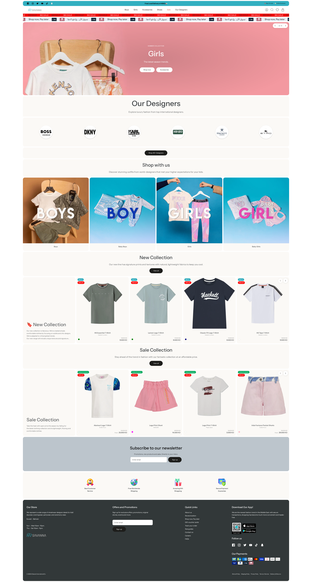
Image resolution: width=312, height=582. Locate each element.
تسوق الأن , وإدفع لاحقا (80, 19)
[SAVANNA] (35, 9)
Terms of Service (264, 574)
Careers (188, 536)
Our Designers (181, 10)
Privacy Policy (254, 574)
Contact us (189, 532)
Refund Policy (236, 574)
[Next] (193, 3)
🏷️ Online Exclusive (280, 3)
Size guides (189, 529)
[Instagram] (32, 3)
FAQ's (187, 539)
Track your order (191, 526)
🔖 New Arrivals (268, 3)
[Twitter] (37, 3)
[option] (156, 58)
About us (188, 512)
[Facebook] (28, 3)
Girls (135, 10)
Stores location (190, 516)
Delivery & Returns (275, 574)
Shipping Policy (245, 574)
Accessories (147, 10)
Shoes (159, 10)
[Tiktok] (47, 3)
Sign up (175, 460)
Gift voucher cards (192, 522)
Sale (169, 10)
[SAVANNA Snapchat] (51, 3)
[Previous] (119, 3)
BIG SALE (27, 15)
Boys (127, 10)
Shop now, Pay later (41, 19)
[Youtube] (42, 3)
